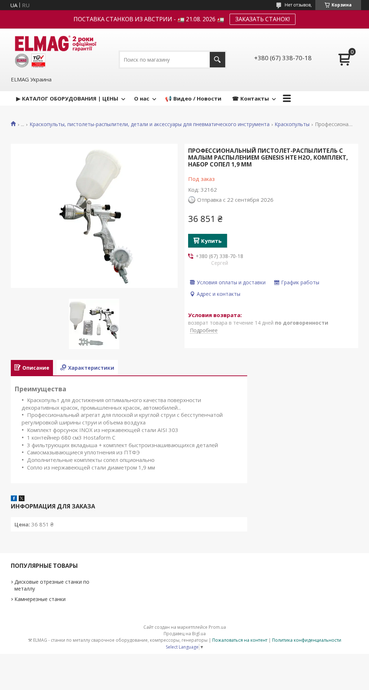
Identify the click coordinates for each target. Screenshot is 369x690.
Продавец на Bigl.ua (185, 634)
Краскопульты (292, 124)
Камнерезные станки (40, 599)
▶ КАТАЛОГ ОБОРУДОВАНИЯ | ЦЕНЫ (67, 98)
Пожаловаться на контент (239, 640)
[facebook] (14, 499)
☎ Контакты (250, 98)
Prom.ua (217, 627)
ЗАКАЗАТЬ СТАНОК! (262, 19)
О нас (141, 98)
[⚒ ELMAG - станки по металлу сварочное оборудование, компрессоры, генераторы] (54, 52)
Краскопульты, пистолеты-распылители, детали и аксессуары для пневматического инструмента (150, 124)
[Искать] (217, 59)
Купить (211, 240)
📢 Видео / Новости (193, 98)
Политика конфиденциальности (306, 640)
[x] (22, 499)
